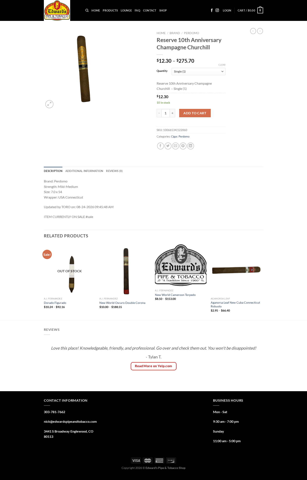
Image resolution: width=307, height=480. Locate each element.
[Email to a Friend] (175, 146)
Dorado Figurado (55, 302)
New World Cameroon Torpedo (175, 295)
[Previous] (44, 281)
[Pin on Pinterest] (183, 146)
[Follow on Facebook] (211, 10)
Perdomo (191, 33)
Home (95, 10)
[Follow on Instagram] (217, 10)
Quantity (162, 71)
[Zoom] (49, 104)
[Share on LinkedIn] (190, 146)
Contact (149, 10)
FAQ (137, 10)
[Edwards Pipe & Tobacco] (61, 10)
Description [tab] (53, 171)
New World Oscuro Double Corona (122, 302)
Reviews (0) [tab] (114, 171)
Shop (163, 10)
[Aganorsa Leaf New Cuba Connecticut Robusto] (236, 269)
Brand (175, 33)
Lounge (126, 10)
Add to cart (194, 113)
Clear (222, 64)
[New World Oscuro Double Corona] (125, 269)
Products (110, 10)
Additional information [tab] (84, 171)
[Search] (87, 10)
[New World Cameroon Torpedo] (181, 265)
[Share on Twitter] (168, 146)
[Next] (262, 281)
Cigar (174, 136)
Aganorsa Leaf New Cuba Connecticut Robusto (235, 304)
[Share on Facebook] (160, 146)
